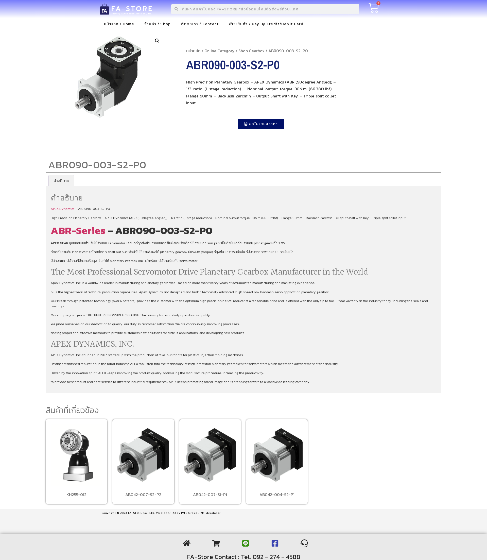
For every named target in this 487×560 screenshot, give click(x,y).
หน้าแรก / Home (119, 24)
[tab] (61, 180)
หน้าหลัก (193, 51)
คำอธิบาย (61, 181)
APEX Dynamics (63, 208)
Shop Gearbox (251, 51)
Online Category (219, 51)
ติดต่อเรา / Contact (200, 24)
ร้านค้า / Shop (157, 24)
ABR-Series (78, 230)
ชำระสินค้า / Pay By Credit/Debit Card (266, 24)
